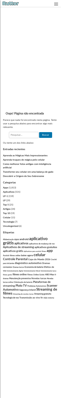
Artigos (7, 209)
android (24, 239)
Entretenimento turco (48, 271)
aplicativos (21, 243)
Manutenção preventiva (20, 278)
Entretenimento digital (15, 271)
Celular (7, 217)
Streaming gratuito (42, 294)
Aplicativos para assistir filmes (35, 251)
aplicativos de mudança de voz (42, 244)
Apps (5, 187)
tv (42, 297)
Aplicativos (9, 192)
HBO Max (49, 275)
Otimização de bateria (23, 282)
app (50, 251)
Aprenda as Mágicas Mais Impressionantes (25, 155)
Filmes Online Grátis (35, 275)
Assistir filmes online (11, 256)
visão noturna (48, 298)
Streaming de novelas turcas (23, 294)
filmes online (20, 274)
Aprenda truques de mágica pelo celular (24, 160)
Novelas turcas (38, 278)
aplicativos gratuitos (45, 247)
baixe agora (27, 255)
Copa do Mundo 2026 (39, 259)
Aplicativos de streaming (18, 247)
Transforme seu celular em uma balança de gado (28, 172)
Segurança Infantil (27, 290)
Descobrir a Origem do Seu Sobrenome (23, 176)
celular (39, 255)
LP (4, 200)
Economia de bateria (34, 267)
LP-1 (5, 196)
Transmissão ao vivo (29, 298)
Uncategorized (10, 226)
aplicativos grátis (13, 251)
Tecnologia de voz (11, 298)
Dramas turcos (18, 267)
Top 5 (6, 205)
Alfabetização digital (11, 239)
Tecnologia (8, 222)
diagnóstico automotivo (28, 263)
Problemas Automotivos (36, 286)
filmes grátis (7, 275)
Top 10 (6, 213)
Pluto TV (21, 285)
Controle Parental (15, 259)
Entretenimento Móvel (32, 271)
